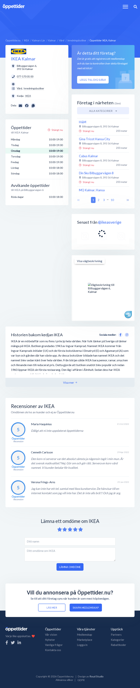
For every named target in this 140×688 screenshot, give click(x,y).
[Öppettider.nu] (14, 6)
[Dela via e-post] (20, 105)
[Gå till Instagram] (126, 334)
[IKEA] (18, 51)
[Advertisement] (70, 21)
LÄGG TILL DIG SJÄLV (93, 79)
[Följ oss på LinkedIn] (19, 642)
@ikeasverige (109, 222)
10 (112, 200)
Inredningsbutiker (34, 88)
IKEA (28, 95)
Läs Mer (52, 607)
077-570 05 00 (25, 76)
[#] (85, 236)
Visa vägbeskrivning (89, 261)
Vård (19, 88)
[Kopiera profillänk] (33, 105)
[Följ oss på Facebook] (6, 642)
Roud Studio (97, 676)
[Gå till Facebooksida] (120, 334)
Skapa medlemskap (86, 607)
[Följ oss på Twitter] (13, 642)
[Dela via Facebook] (27, 105)
